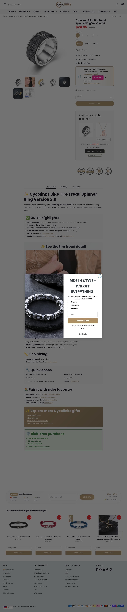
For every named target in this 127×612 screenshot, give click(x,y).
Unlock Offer (82, 320)
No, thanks (83, 334)
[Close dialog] (99, 276)
